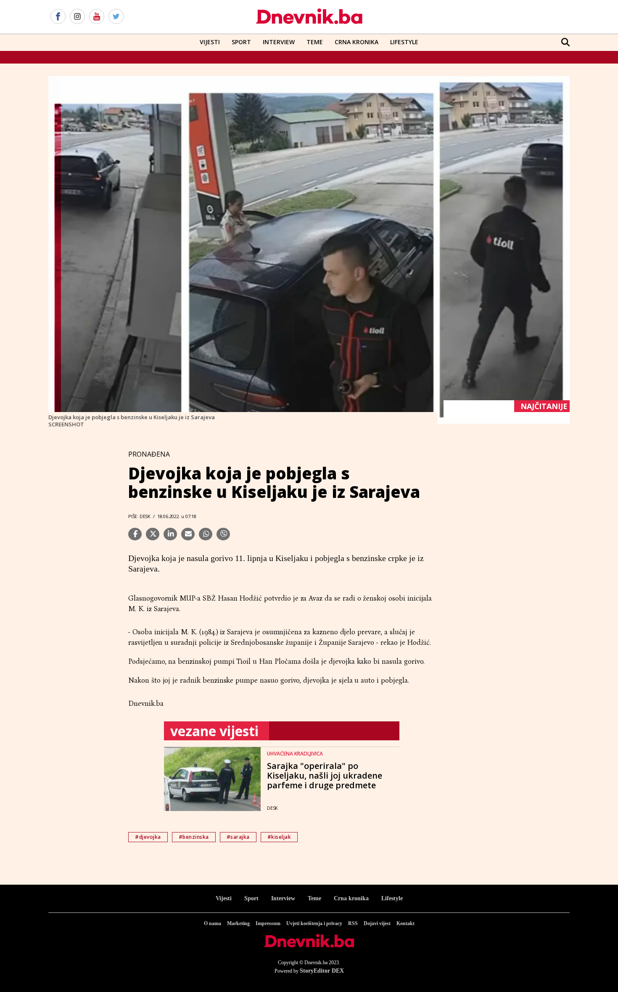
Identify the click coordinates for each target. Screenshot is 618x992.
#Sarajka (238, 836)
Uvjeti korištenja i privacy (314, 923)
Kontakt (405, 923)
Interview (279, 42)
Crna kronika (351, 898)
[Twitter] (116, 17)
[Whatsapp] (205, 534)
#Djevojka (148, 836)
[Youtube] (96, 17)
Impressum (268, 923)
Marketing (238, 923)
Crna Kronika (356, 42)
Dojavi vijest (377, 923)
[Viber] (223, 534)
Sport (241, 42)
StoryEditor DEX (322, 971)
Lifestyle (404, 42)
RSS (353, 923)
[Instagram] (77, 17)
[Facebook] (58, 17)
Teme (314, 42)
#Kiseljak (279, 836)
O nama (212, 923)
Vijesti (210, 42)
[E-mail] (188, 534)
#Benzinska (194, 836)
